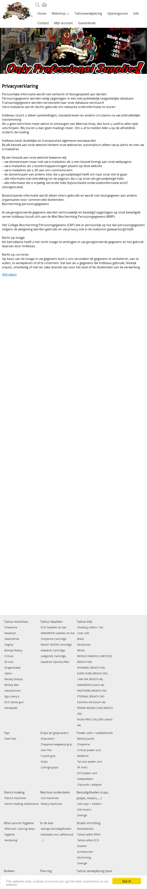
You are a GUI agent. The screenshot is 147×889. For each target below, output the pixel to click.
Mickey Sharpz (13, 679)
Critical (8, 656)
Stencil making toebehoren (21, 804)
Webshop (58, 13)
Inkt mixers (84, 809)
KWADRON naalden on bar (58, 633)
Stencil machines (15, 798)
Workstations (85, 829)
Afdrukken (9, 274)
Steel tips (10, 738)
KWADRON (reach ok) (90, 685)
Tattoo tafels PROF (88, 834)
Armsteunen (85, 852)
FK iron (8, 662)
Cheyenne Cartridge (53, 639)
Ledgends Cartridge (53, 656)
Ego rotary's (11, 696)
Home (42, 13)
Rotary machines (51, 804)
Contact (43, 23)
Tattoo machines (16, 622)
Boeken (9, 871)
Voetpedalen (85, 779)
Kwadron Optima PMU (55, 662)
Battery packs (85, 738)
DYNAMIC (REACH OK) (91, 667)
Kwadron (10, 633)
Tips (7, 733)
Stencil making (14, 792)
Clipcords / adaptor (89, 784)
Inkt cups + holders (89, 804)
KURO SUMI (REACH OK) (92, 673)
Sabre (8, 673)
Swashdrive (11, 639)
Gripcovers (48, 738)
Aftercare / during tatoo (19, 829)
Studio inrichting (88, 823)
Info (136, 13)
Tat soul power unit (89, 761)
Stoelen (82, 846)
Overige (82, 815)
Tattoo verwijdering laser (95, 871)
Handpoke (10, 708)
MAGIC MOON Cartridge (56, 644)
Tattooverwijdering (88, 13)
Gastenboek (87, 23)
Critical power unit (89, 750)
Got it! (126, 881)
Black (80, 639)
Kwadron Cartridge (53, 650)
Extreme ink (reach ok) (91, 702)
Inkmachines (12, 690)
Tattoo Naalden (51, 622)
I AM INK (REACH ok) (90, 679)
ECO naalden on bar (54, 627)
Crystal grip (48, 756)
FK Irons (82, 767)
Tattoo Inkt (84, 622)
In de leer (47, 823)
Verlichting (84, 857)
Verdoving (10, 840)
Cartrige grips (49, 767)
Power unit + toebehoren (95, 733)
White (81, 650)
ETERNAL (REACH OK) (90, 696)
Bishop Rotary (13, 650)
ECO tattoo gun (14, 702)
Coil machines (50, 798)
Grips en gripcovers (54, 733)
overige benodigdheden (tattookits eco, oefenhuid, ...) (57, 834)
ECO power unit (87, 773)
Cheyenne (10, 627)
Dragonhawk (12, 667)
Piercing (46, 871)
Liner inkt (83, 633)
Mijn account (63, 23)
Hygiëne (9, 834)
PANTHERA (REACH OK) (91, 690)
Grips (44, 761)
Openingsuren (117, 13)
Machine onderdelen (55, 792)
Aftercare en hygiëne (19, 823)
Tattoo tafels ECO (88, 840)
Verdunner (84, 644)
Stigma (8, 644)
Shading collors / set (90, 627)
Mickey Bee (11, 685)
